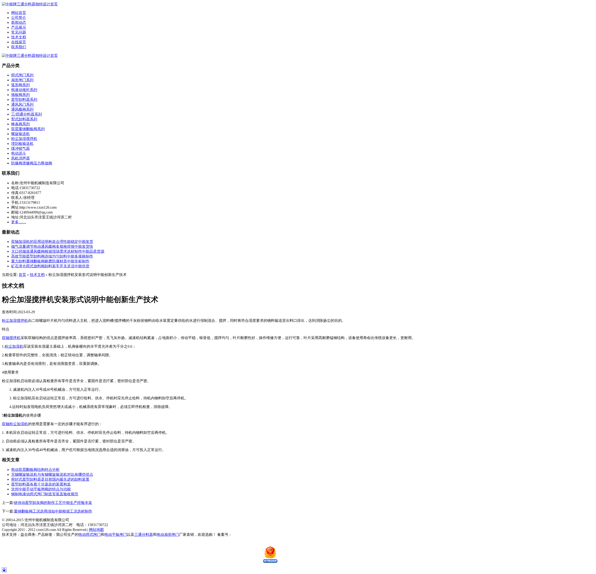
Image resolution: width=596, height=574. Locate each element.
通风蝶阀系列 (22, 109)
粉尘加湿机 (14, 346)
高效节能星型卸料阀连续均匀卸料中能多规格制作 (52, 256)
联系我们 (18, 47)
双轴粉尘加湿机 (15, 424)
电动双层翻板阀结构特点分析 (35, 470)
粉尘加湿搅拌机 (24, 139)
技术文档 (18, 37)
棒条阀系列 (20, 124)
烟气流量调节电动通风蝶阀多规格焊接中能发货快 (52, 246)
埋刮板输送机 (22, 144)
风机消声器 (20, 158)
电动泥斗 (18, 153)
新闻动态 (18, 22)
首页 (22, 275)
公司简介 (18, 18)
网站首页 (18, 13)
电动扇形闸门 (168, 535)
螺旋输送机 (20, 134)
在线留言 (18, 42)
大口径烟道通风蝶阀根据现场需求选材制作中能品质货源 (57, 251)
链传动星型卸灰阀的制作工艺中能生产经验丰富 (53, 503)
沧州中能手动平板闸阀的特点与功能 (41, 489)
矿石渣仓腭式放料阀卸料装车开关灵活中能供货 (50, 266)
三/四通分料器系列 (26, 114)
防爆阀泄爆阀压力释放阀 (31, 163)
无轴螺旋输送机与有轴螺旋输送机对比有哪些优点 (52, 474)
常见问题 (18, 32)
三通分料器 (143, 535)
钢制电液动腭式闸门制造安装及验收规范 (44, 494)
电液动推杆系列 (24, 90)
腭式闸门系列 (22, 75)
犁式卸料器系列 (24, 119)
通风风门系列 (22, 104)
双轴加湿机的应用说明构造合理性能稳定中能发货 (52, 242)
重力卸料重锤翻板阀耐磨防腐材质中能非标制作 (50, 261)
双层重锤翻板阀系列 (28, 129)
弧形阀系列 (20, 85)
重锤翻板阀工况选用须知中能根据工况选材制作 (53, 511)
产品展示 (18, 27)
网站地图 (96, 530)
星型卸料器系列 (24, 100)
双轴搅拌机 (11, 338)
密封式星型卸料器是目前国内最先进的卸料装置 (50, 479)
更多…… (18, 222)
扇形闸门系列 (22, 80)
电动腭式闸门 (89, 535)
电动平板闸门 (116, 535)
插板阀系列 (20, 95)
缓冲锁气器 (20, 148)
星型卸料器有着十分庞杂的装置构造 (41, 484)
